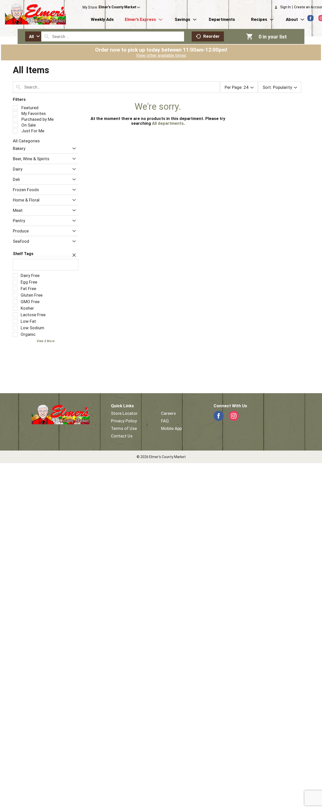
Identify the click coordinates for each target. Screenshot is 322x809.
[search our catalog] (46, 36)
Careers (168, 413)
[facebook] (310, 18)
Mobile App (171, 428)
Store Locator (124, 413)
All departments (168, 123)
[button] (119, 7)
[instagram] (234, 416)
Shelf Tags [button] (23, 253)
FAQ (165, 420)
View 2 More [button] (46, 341)
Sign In (285, 7)
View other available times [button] (161, 55)
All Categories (26, 140)
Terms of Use (124, 428)
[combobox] (33, 36)
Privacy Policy (124, 420)
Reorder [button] (211, 36)
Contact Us (122, 435)
